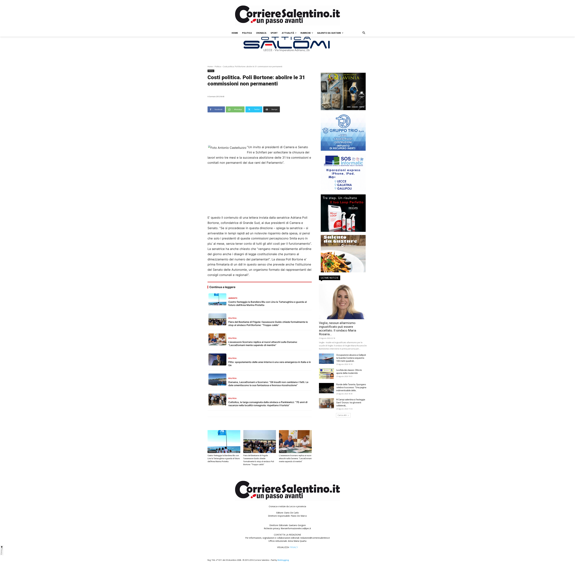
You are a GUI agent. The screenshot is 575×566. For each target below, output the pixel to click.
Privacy (1, 551)
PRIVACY (293, 547)
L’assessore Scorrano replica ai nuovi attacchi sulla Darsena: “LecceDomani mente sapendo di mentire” (295, 458)
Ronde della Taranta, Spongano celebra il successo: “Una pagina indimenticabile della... (351, 387)
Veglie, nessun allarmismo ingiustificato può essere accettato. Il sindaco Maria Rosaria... (337, 328)
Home (210, 66)
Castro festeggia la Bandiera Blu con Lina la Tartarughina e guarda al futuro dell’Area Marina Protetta (224, 458)
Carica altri (342, 415)
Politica (218, 66)
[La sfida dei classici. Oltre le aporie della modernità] (326, 374)
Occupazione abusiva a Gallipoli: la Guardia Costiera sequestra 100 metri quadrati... (351, 358)
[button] (363, 33)
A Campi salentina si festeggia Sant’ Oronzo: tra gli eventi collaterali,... (350, 402)
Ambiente (212, 452)
